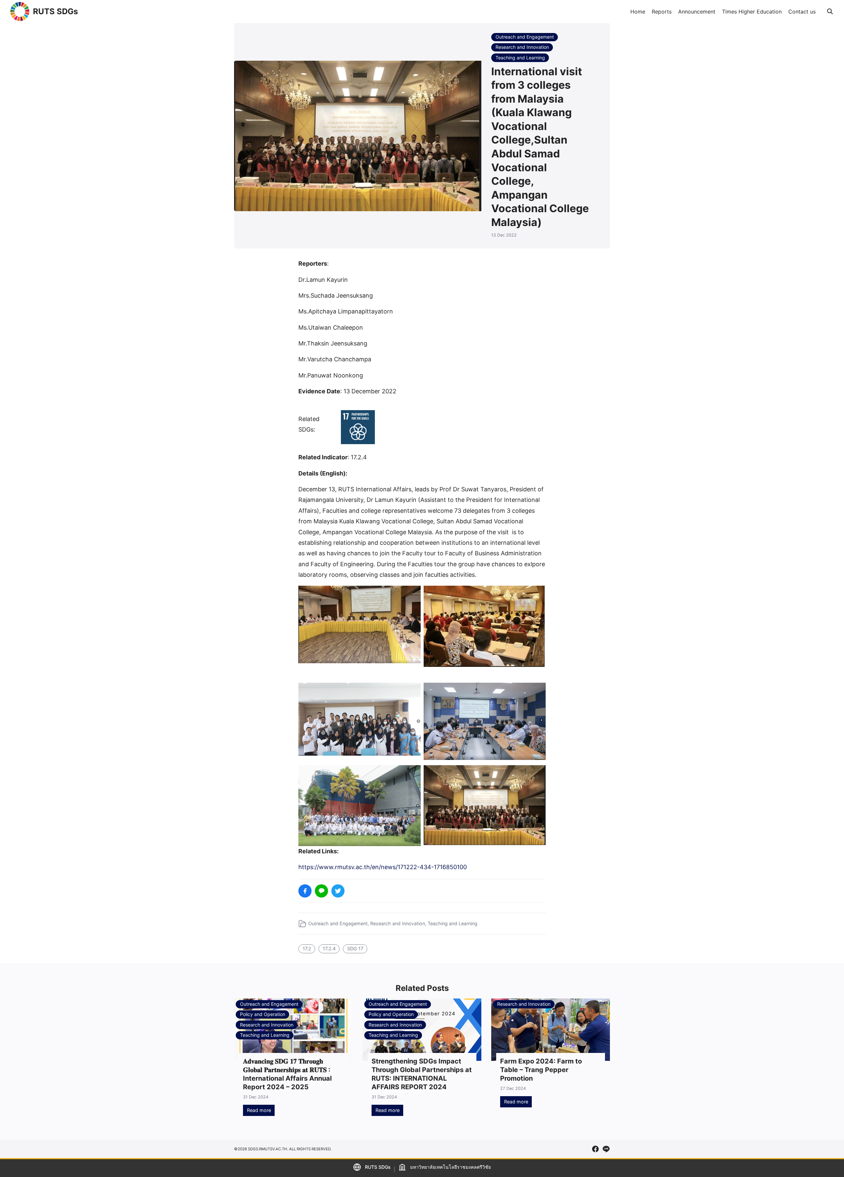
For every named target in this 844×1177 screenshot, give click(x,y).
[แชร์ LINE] (321, 891)
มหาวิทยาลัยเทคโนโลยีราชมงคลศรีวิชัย (450, 1167)
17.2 (307, 948)
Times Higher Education (752, 11)
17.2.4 (329, 948)
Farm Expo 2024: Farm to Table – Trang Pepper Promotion (541, 1069)
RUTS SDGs (55, 11)
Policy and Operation (262, 1014)
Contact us (802, 11)
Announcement (696, 11)
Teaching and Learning (520, 57)
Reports (662, 11)
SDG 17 (355, 948)
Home (637, 11)
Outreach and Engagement (525, 37)
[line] (606, 1149)
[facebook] (595, 1149)
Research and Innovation (522, 47)
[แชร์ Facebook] (305, 891)
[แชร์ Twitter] (338, 891)
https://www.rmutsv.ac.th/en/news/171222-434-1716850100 (382, 867)
